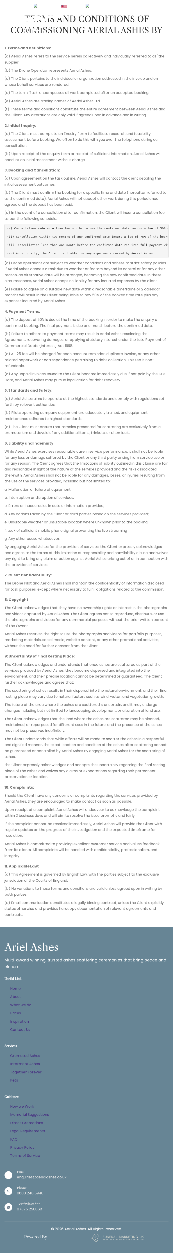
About (15, 996)
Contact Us (20, 1029)
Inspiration (19, 1021)
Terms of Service (25, 1155)
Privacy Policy (22, 1147)
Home (15, 988)
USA (107, 6)
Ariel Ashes (32, 947)
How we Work (22, 1106)
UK (52, 6)
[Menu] (163, 28)
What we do (20, 1005)
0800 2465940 (129, 6)
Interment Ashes (25, 1063)
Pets (14, 1080)
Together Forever (26, 1072)
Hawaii (73, 6)
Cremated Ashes (25, 1055)
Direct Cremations (26, 1122)
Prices (15, 1013)
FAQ (14, 1139)
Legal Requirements (27, 1131)
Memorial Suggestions (29, 1114)
